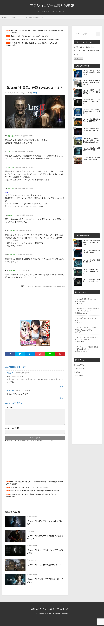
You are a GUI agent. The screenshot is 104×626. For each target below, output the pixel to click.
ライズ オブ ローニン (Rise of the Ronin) (87, 50)
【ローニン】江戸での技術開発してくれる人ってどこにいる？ (91, 92)
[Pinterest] (60, 354)
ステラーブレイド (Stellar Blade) (84, 47)
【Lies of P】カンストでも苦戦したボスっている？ (45, 580)
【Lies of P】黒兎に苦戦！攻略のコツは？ (33, 17)
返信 (61, 386)
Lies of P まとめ (15, 17)
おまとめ (77, 372)
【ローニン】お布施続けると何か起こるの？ (91, 251)
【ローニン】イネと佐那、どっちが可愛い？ (86, 319)
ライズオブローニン (57, 11)
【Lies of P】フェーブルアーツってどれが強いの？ (45, 551)
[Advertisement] (35, 65)
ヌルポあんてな (79, 365)
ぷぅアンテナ (78, 375)
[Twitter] (20, 354)
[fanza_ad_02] (35, 344)
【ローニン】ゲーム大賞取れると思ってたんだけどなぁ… (86, 348)
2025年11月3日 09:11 (23, 390)
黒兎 (31, 93)
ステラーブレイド (43, 11)
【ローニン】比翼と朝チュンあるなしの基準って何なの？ (91, 271)
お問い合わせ (36, 609)
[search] (98, 34)
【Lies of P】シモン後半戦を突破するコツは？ (44, 565)
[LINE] (50, 354)
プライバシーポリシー (64, 609)
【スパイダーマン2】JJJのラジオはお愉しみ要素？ (91, 158)
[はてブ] (30, 354)
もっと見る (78, 58)
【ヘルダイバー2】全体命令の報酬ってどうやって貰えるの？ (91, 111)
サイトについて (48, 609)
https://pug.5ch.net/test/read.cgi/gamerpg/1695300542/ (45, 286)
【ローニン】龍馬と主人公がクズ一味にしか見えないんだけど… (86, 329)
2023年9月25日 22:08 (23, 373)
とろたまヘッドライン (81, 368)
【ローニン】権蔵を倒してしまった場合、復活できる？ (91, 130)
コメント (9, 407)
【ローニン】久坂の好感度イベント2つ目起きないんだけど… (91, 82)
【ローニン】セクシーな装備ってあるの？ (91, 261)
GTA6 (76, 54)
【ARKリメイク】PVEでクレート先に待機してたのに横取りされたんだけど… (91, 140)
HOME (6, 17)
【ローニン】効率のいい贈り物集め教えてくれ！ (91, 149)
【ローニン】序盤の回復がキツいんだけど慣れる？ (86, 300)
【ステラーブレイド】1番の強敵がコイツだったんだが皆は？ (87, 310)
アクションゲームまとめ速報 (58, 613)
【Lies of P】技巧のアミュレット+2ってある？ (44, 522)
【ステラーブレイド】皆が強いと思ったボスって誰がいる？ (91, 72)
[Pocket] (40, 354)
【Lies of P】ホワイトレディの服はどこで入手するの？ (91, 101)
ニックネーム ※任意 (12, 428)
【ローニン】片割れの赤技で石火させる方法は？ (91, 120)
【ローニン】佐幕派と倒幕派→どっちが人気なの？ (91, 280)
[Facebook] (10, 354)
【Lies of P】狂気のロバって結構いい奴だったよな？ (45, 536)
